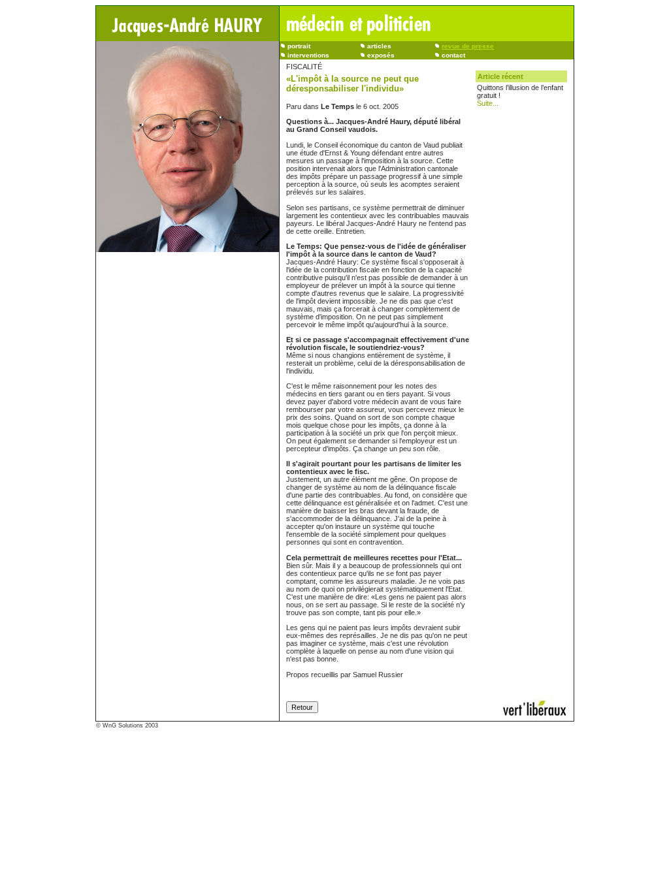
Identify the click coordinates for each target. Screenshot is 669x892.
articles (379, 46)
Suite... (487, 103)
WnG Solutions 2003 (130, 725)
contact (453, 55)
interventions (308, 55)
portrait (298, 46)
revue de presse (468, 46)
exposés (381, 55)
